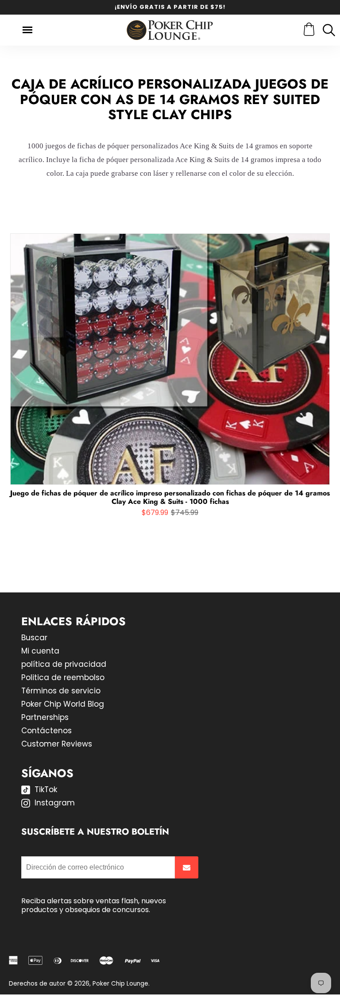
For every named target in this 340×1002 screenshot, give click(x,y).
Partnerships (45, 717)
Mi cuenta (40, 651)
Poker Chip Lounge (120, 983)
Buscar (34, 637)
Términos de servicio (60, 690)
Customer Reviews (56, 744)
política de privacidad (63, 664)
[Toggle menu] (27, 30)
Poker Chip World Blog (62, 704)
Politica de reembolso (62, 677)
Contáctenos (46, 730)
